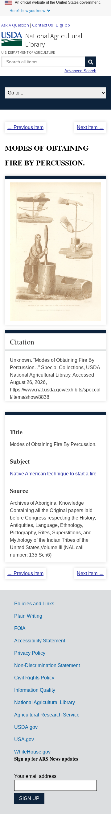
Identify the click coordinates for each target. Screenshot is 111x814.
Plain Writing (28, 616)
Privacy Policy (29, 653)
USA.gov (24, 739)
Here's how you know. (28, 11)
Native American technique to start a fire (53, 473)
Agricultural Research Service (47, 714)
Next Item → (90, 127)
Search (90, 61)
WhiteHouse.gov (32, 751)
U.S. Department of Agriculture (28, 52)
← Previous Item (25, 127)
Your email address (35, 776)
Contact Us (42, 25)
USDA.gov (26, 727)
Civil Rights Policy (34, 677)
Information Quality (34, 690)
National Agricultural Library (53, 39)
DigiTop (63, 25)
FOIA (20, 628)
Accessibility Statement (39, 640)
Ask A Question (15, 25)
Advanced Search (80, 71)
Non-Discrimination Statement (47, 665)
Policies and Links (34, 603)
